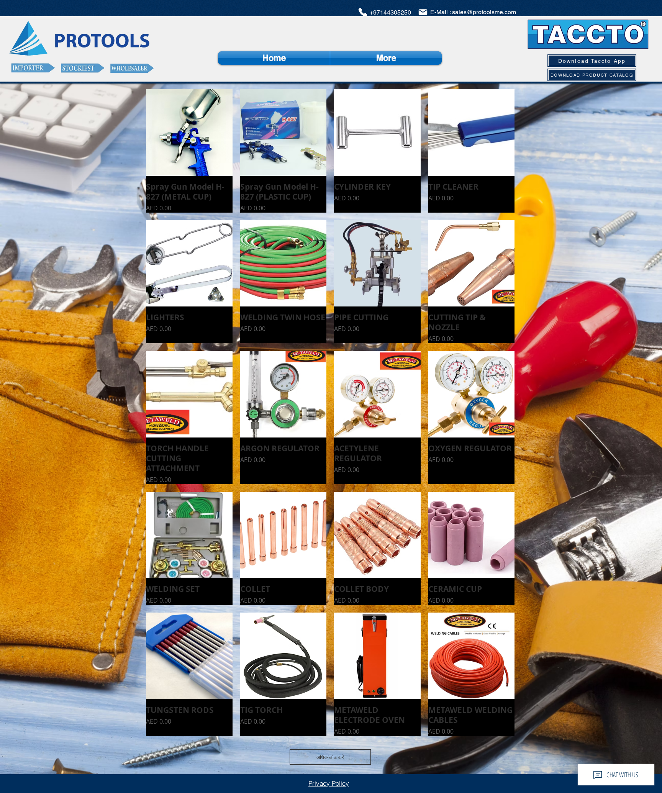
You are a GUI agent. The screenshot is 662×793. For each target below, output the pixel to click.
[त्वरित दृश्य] (189, 132)
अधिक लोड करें (330, 757)
